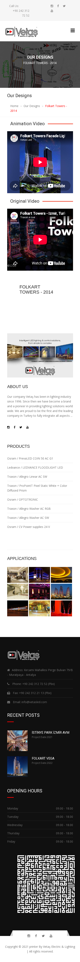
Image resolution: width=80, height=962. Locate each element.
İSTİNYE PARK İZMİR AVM (50, 733)
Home (14, 106)
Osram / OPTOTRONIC (22, 499)
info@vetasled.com (34, 702)
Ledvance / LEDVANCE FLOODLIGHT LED (35, 467)
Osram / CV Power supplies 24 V (28, 527)
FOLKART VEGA (43, 758)
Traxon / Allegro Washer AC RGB (29, 509)
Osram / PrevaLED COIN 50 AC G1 (30, 458)
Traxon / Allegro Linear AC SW (27, 477)
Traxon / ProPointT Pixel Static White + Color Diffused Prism (37, 488)
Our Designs (32, 106)
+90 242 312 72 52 (34, 684)
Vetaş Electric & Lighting (59, 947)
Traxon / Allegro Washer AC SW (28, 518)
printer (33, 947)
